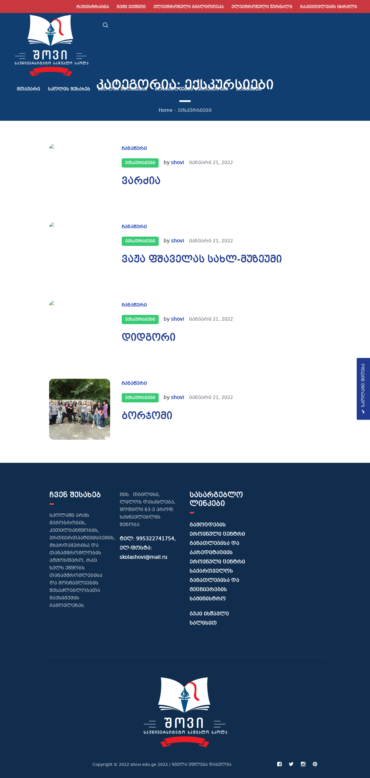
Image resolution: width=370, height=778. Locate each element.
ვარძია (141, 181)
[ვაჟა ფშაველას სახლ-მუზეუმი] (79, 252)
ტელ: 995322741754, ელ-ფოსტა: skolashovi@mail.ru (148, 548)
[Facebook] (279, 764)
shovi (177, 163)
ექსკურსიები (140, 163)
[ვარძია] (79, 174)
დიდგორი (148, 338)
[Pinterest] (314, 764)
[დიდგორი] (79, 330)
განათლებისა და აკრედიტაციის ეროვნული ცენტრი (217, 553)
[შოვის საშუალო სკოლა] (185, 712)
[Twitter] (291, 764)
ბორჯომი (147, 416)
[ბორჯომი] (79, 409)
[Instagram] (303, 764)
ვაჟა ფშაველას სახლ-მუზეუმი (202, 260)
